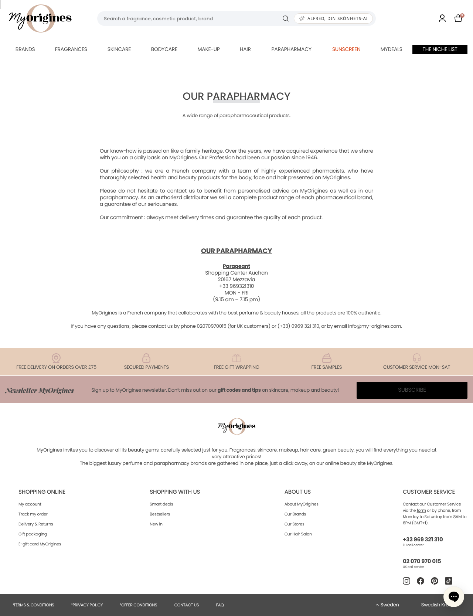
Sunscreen (346, 49)
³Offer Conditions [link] (138, 605)
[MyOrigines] (40, 18)
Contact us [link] (186, 605)
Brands (25, 49)
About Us (298, 492)
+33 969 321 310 (423, 539)
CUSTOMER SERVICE (429, 492)
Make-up (209, 49)
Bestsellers (160, 514)
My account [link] (29, 504)
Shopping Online (41, 492)
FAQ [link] (220, 605)
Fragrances (71, 49)
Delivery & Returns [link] (35, 524)
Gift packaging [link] (32, 534)
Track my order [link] (33, 514)
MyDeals (391, 49)
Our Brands (295, 514)
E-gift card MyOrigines (39, 544)
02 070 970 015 (422, 561)
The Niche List (440, 49)
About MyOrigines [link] (302, 504)
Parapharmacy (291, 49)
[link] (442, 18)
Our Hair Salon (298, 534)
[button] (453, 596)
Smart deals (161, 504)
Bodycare (164, 49)
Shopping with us (175, 492)
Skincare (119, 49)
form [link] (421, 510)
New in (156, 524)
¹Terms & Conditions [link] (33, 605)
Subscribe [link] (412, 390)
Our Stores (294, 524)
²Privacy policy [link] (87, 605)
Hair (245, 49)
